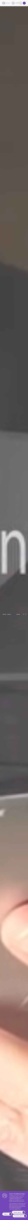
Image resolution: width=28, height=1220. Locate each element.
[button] (24, 614)
